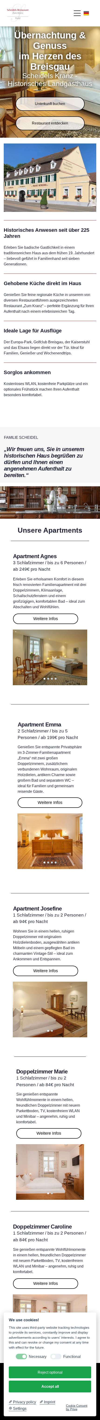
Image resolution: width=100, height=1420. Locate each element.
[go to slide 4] (56, 679)
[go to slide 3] (52, 679)
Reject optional (50, 1372)
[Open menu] (77, 13)
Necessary (38, 1357)
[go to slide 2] (48, 679)
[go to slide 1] (44, 679)
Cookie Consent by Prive (76, 1407)
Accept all (50, 1386)
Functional (72, 1357)
